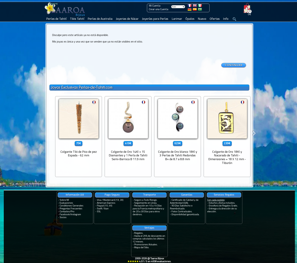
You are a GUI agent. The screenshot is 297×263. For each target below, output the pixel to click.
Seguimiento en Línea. (145, 203)
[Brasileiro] (200, 10)
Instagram (76, 214)
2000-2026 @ (149, 260)
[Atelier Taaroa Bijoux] (65, 16)
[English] (195, 6)
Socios (63, 217)
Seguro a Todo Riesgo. (145, 200)
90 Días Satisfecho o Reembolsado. (181, 207)
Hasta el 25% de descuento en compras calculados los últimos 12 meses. (149, 239)
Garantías (186, 195)
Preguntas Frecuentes (71, 208)
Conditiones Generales (71, 206)
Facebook (65, 214)
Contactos (65, 211)
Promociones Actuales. (146, 244)
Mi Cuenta (154, 5)
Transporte (149, 195)
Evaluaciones (66, 203)
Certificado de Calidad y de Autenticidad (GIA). (184, 201)
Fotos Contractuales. (182, 211)
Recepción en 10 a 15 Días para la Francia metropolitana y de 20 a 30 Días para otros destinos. (148, 210)
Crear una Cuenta (158, 9)
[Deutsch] (189, 10)
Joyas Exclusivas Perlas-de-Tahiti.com (82, 87)
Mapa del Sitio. (141, 247)
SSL (99, 211)
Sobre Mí (64, 200)
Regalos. (138, 233)
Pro (72, 211)
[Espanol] (195, 10)
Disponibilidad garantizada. (185, 214)
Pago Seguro (112, 195)
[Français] (189, 6)
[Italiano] (200, 6)
